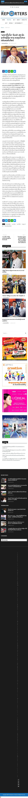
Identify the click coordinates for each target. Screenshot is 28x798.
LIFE (6, 21)
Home (3, 18)
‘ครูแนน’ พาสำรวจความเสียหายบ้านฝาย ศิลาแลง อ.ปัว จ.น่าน (12, 2)
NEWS (18, 18)
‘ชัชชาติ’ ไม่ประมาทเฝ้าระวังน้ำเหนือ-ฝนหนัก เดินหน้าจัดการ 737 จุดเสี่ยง (13, 455)
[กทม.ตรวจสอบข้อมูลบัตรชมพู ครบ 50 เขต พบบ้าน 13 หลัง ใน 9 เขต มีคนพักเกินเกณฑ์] (4, 485)
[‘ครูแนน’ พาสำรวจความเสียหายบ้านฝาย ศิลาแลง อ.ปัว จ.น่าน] (4, 492)
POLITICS (9, 18)
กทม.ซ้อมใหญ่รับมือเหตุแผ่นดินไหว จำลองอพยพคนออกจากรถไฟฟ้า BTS (13, 446)
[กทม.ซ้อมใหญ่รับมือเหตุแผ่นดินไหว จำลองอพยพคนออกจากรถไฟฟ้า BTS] (4, 479)
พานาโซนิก (13, 222)
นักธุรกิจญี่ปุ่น (8, 222)
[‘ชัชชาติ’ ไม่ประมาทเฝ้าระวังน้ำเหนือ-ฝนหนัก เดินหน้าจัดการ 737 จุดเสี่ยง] (4, 498)
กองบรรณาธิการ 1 (5, 41)
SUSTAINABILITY (18, 21)
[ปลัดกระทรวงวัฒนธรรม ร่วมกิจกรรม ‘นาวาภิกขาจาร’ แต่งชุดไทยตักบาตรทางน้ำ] (4, 522)
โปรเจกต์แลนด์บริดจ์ (8, 224)
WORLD (23, 18)
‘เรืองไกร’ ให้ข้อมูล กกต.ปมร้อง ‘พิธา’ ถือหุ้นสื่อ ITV (13, 294)
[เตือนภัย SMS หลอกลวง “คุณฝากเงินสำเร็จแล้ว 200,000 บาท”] (4, 509)
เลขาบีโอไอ (19, 222)
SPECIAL (11, 21)
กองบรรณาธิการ (6, 321)
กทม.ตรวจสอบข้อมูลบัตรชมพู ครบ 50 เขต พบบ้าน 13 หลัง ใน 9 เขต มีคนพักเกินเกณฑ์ (14, 449)
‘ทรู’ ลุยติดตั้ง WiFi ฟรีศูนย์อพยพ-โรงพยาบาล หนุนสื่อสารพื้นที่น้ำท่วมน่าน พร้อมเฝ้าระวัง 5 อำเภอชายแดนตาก (13, 458)
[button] (24, 1)
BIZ (14, 18)
